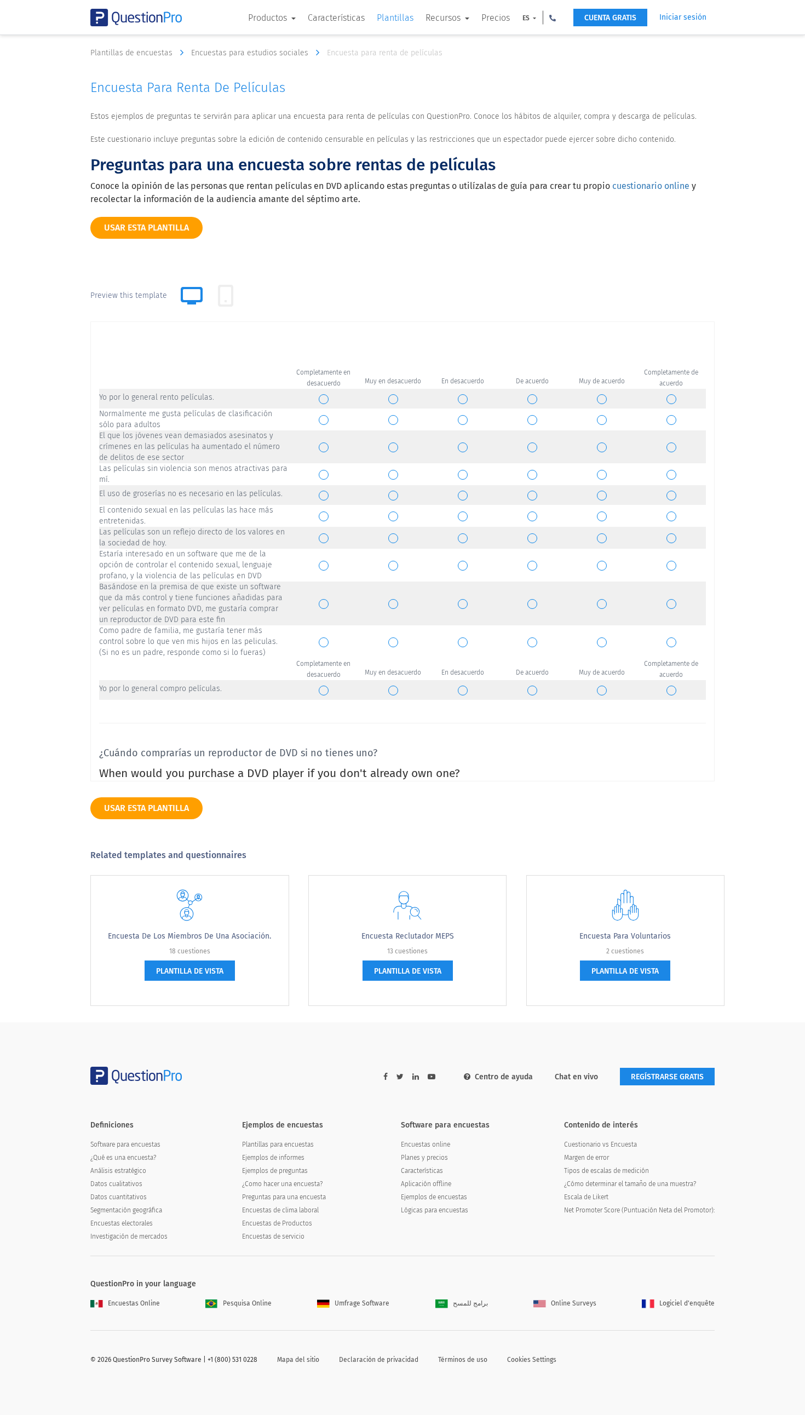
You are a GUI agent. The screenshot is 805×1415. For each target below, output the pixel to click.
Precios (495, 18)
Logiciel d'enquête (687, 1303)
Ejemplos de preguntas (275, 1171)
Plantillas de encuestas (132, 52)
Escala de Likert (586, 1197)
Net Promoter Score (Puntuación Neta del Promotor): (639, 1210)
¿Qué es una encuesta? (123, 1157)
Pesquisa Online (247, 1303)
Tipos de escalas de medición (606, 1171)
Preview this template (128, 295)
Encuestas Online (134, 1303)
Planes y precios (424, 1157)
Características (336, 18)
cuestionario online (651, 186)
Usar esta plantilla (146, 227)
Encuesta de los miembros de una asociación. (189, 936)
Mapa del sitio (298, 1360)
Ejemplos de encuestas (434, 1197)
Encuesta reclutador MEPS (407, 936)
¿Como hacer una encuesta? (282, 1184)
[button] (552, 17)
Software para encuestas (125, 1144)
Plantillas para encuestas (278, 1144)
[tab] (225, 296)
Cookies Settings (531, 1360)
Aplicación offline (426, 1184)
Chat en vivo (576, 1077)
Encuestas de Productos (277, 1223)
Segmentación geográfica (126, 1210)
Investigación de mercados (129, 1236)
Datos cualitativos (116, 1184)
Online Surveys (573, 1303)
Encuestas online (425, 1144)
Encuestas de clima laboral (280, 1210)
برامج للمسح (470, 1303)
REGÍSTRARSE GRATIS (667, 1077)
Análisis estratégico (118, 1171)
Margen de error (586, 1157)
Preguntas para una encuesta (284, 1197)
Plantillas (395, 18)
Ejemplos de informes (273, 1157)
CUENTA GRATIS (610, 17)
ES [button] (526, 18)
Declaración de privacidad (378, 1360)
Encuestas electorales (121, 1223)
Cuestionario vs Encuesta (600, 1144)
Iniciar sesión (682, 17)
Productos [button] (268, 18)
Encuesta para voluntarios (625, 936)
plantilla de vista (189, 971)
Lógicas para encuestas (434, 1210)
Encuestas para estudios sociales (251, 52)
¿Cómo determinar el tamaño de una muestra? (630, 1184)
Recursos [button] (444, 18)
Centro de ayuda (504, 1077)
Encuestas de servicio (273, 1236)
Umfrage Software (362, 1303)
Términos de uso (462, 1360)
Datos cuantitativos (118, 1197)
